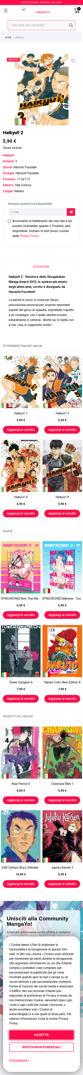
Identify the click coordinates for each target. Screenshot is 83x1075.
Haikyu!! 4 (21, 497)
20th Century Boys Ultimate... (21, 867)
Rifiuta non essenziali (41, 1047)
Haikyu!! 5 (62, 413)
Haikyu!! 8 (62, 497)
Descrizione (41, 266)
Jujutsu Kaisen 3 (62, 867)
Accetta (41, 1035)
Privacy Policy (29, 236)
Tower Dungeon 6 (21, 682)
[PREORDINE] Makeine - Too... (62, 598)
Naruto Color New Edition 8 (62, 682)
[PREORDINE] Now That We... (20, 598)
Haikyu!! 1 (21, 413)
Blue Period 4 (21, 784)
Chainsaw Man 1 (62, 784)
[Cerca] (71, 25)
